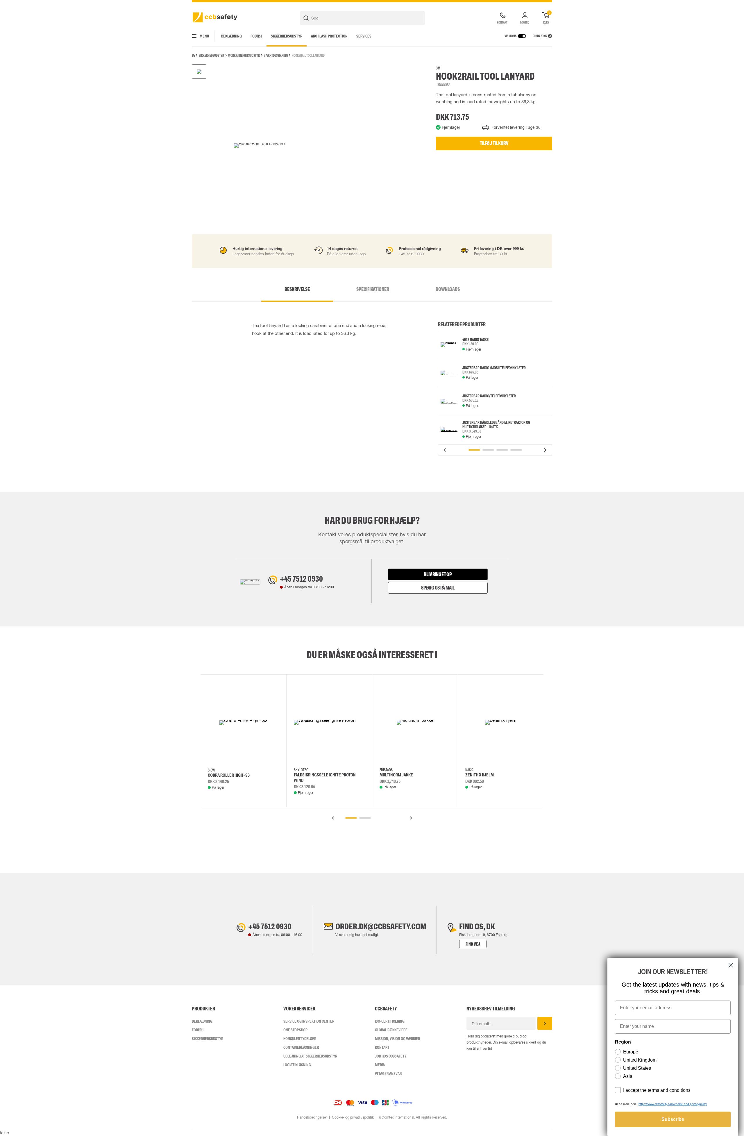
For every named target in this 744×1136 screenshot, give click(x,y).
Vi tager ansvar (388, 1073)
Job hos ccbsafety (391, 1056)
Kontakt (382, 1047)
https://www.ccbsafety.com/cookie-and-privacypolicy (673, 1103)
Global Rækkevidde (391, 1030)
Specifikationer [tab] (372, 289)
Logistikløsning (297, 1064)
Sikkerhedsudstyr (286, 36)
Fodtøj (256, 36)
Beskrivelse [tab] (297, 289)
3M (438, 68)
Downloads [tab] (448, 289)
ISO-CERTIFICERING (390, 1021)
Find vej (473, 944)
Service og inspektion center (308, 1021)
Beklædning (231, 36)
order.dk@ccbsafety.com (380, 926)
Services (363, 36)
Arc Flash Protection (329, 36)
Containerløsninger (301, 1047)
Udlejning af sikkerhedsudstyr (310, 1056)
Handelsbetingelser (312, 1117)
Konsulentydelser (299, 1038)
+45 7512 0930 (301, 578)
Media (380, 1064)
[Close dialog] (731, 965)
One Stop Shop (295, 1030)
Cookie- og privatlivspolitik (353, 1117)
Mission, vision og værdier (397, 1038)
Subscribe (672, 1119)
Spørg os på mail (438, 588)
